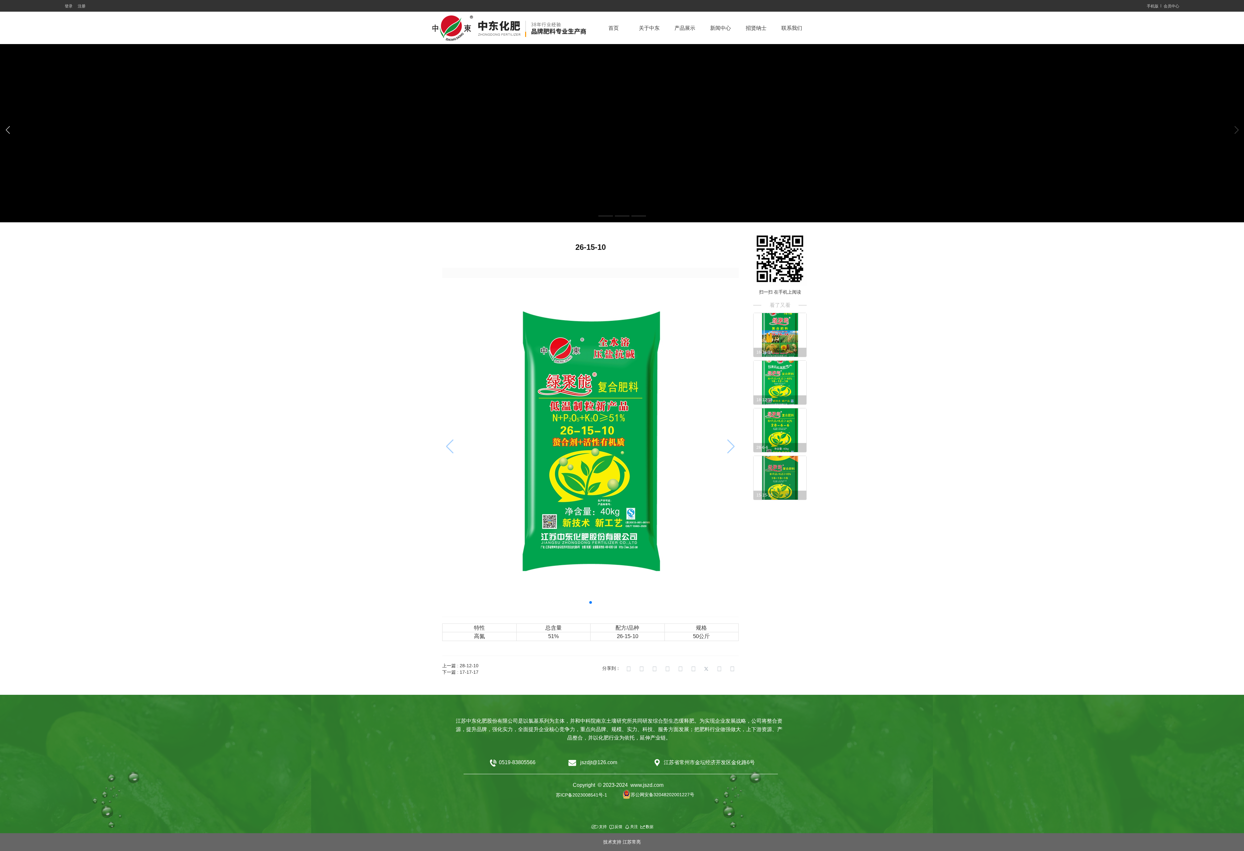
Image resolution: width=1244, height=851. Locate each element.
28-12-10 (469, 665)
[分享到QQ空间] (641, 669)
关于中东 (649, 28)
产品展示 (684, 28)
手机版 (1152, 6)
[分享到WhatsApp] (732, 669)
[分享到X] (706, 669)
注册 (82, 6)
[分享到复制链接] (628, 669)
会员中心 (1171, 6)
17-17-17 (469, 672)
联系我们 (791, 28)
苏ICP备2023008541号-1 (581, 795)
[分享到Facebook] (693, 669)
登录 (69, 6)
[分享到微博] (667, 669)
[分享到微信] (680, 669)
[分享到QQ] (654, 669)
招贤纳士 (756, 28)
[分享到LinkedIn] (719, 669)
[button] (7, 133)
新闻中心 (720, 28)
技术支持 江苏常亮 (622, 842)
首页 (613, 28)
